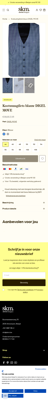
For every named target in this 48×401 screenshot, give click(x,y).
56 (6, 150)
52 (34, 144)
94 (13, 150)
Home (4, 19)
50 (27, 144)
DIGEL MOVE (12, 122)
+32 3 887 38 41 (8, 328)
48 (20, 144)
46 (13, 144)
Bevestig (24, 283)
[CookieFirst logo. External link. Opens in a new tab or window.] (3, 371)
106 (35, 150)
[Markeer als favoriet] (42, 158)
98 (20, 150)
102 (27, 150)
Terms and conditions (25, 290)
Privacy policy (40, 369)
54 (41, 144)
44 (6, 144)
